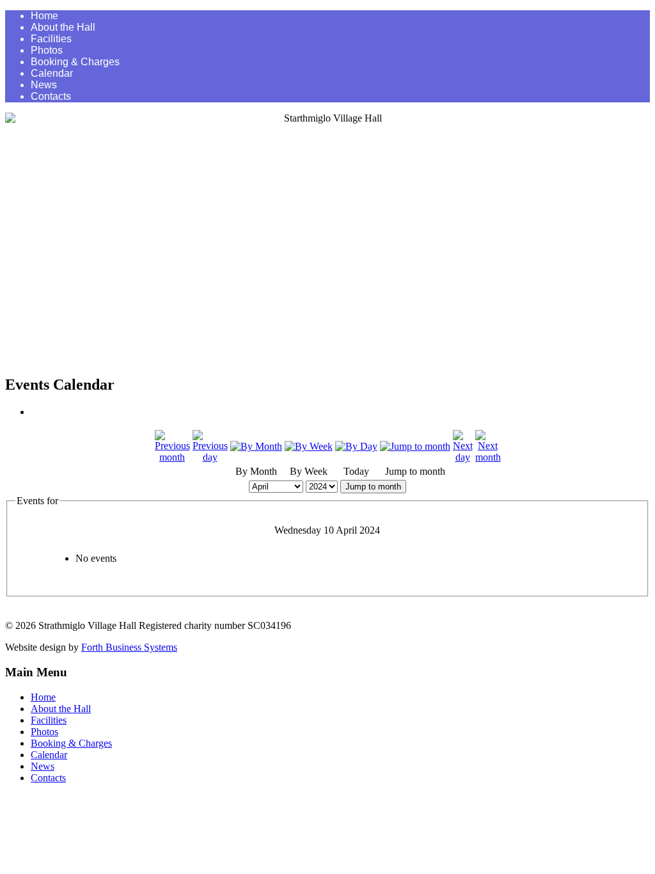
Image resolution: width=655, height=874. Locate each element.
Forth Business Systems (129, 647)
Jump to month (373, 486)
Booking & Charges (75, 61)
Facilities (51, 38)
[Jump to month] (415, 446)
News (44, 84)
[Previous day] (210, 457)
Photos (47, 50)
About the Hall (63, 27)
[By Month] (256, 446)
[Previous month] (172, 457)
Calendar (52, 73)
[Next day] (463, 457)
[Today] (356, 446)
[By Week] (309, 446)
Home (44, 15)
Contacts (51, 96)
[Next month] (488, 457)
